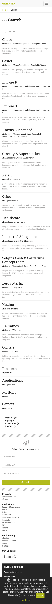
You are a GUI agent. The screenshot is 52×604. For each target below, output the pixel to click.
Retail (4, 510)
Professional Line (9, 497)
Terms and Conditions (13, 572)
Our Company (8, 535)
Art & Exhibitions (8, 523)
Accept (40, 595)
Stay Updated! (9, 551)
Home (5, 10)
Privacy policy (9, 576)
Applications (8, 504)
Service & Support (9, 541)
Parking (5, 528)
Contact (5, 546)
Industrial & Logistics (10, 517)
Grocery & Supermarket (11, 507)
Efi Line (5, 499)
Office (4, 512)
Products (6, 494)
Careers (5, 543)
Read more (26, 600)
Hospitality (6, 520)
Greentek (8, 3)
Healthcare (6, 515)
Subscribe (26, 482)
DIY (3, 525)
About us (5, 538)
